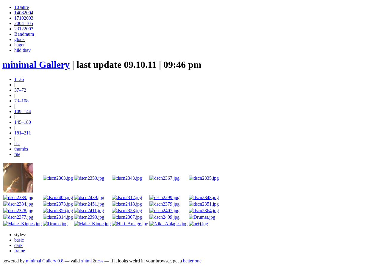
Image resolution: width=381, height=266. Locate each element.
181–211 (22, 132)
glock (19, 39)
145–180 (22, 122)
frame (19, 250)
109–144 (22, 111)
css (100, 260)
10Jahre (21, 7)
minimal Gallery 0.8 (44, 260)
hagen (20, 44)
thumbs (21, 148)
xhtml (86, 260)
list (17, 143)
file (17, 154)
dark (18, 245)
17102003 (23, 18)
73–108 (21, 100)
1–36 (19, 79)
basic (19, 239)
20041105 (23, 23)
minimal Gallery (36, 64)
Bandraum (24, 34)
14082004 (23, 12)
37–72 (20, 90)
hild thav (22, 50)
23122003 (23, 28)
